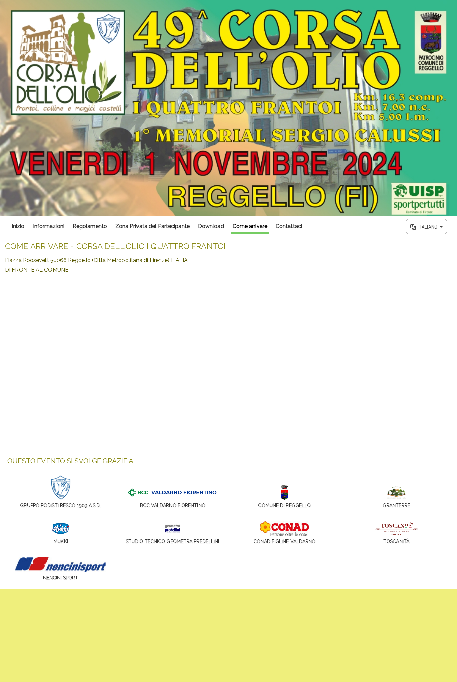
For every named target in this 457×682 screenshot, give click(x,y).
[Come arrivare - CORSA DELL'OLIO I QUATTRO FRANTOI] (228, 108)
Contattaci (289, 226)
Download (211, 226)
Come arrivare (250, 226)
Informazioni (48, 226)
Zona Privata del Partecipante (152, 226)
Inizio (18, 226)
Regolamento (90, 226)
